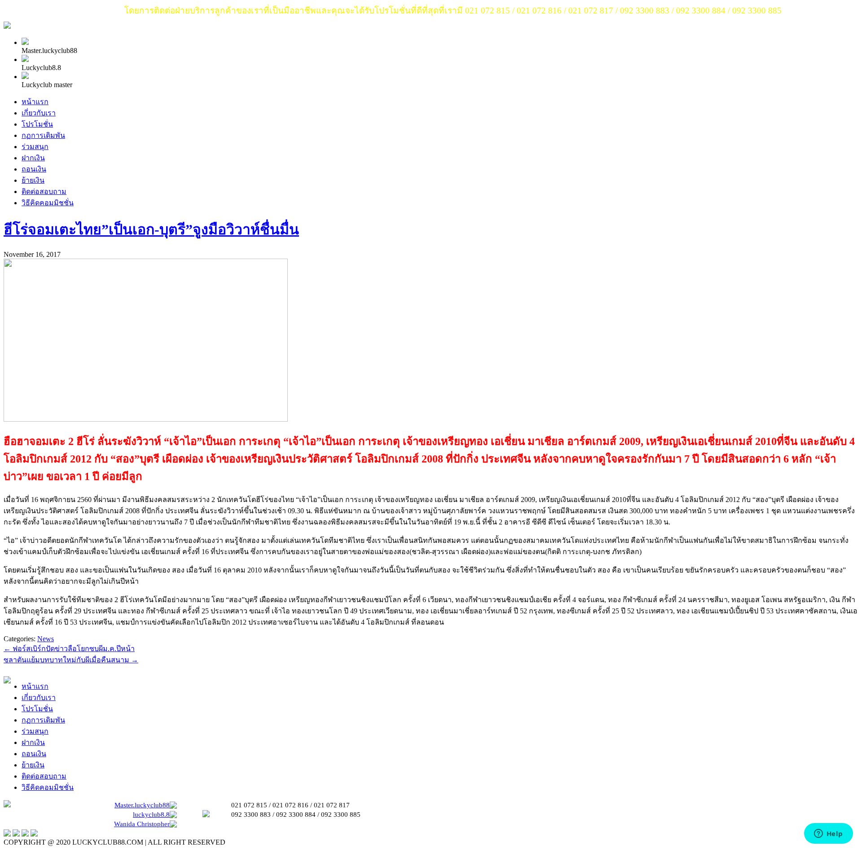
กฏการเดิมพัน (43, 135)
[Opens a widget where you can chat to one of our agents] (828, 834)
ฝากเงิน (33, 158)
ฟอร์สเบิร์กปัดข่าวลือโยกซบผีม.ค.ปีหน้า (69, 648)
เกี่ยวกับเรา (39, 113)
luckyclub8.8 (151, 814)
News (45, 639)
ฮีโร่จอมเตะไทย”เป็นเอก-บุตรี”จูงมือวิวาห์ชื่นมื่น (151, 229)
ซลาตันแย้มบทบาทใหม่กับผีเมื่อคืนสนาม (71, 660)
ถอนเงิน (34, 169)
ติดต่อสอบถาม (44, 191)
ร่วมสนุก (35, 146)
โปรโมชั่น (37, 124)
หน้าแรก (35, 102)
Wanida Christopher (142, 824)
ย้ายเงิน (33, 180)
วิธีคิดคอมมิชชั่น (48, 203)
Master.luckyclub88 (142, 805)
